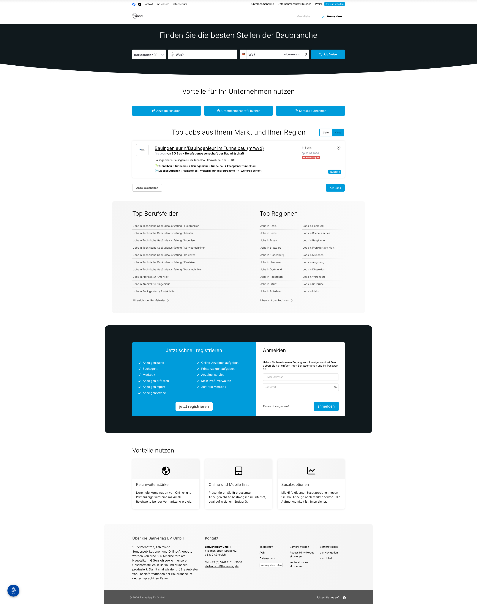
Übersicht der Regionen (274, 300)
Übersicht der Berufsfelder (149, 300)
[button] (306, 54)
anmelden (326, 406)
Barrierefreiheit (329, 546)
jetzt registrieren (194, 406)
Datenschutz (179, 4)
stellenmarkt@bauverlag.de (221, 566)
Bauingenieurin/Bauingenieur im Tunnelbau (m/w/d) (209, 148)
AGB (262, 552)
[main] (238, 274)
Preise (319, 3)
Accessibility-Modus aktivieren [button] (302, 554)
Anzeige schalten (335, 4)
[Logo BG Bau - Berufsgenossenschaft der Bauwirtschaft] (142, 150)
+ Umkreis (290, 54)
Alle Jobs (160, 153)
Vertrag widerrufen (271, 565)
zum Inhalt (326, 558)
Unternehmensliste (262, 3)
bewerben (334, 171)
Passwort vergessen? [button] (276, 406)
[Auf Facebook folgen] (344, 597)
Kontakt (148, 4)
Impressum (162, 4)
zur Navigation (329, 552)
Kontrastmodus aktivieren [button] (299, 564)
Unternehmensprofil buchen (294, 3)
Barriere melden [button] (299, 546)
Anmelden (334, 16)
